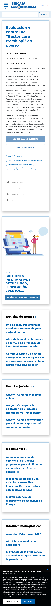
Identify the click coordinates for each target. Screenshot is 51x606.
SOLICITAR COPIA (25, 147)
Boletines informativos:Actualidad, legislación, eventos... (18, 283)
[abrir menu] (6, 4)
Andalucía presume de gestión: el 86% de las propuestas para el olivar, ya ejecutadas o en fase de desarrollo (24, 464)
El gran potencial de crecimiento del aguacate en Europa (24, 500)
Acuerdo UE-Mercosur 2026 (23, 534)
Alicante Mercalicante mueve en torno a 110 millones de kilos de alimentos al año (24, 342)
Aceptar (28, 601)
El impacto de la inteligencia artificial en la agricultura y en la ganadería (25, 555)
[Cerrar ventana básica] (47, 570)
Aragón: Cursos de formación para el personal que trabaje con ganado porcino (24, 423)
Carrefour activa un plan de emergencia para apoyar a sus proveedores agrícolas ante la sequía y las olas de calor (25, 359)
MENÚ (6, 9)
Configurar (12, 601)
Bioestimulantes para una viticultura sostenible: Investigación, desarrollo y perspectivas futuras (23, 484)
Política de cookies (13, 597)
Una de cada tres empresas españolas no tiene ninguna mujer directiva (23, 328)
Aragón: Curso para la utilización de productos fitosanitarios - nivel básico (23, 408)
